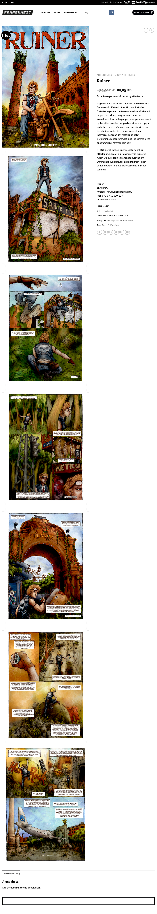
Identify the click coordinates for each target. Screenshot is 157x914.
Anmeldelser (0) (11, 873)
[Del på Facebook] (99, 232)
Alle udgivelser (105, 75)
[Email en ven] (110, 232)
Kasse (57, 12)
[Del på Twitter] (105, 232)
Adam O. (106, 225)
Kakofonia (114, 225)
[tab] (11, 874)
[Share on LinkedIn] (127, 232)
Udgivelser (44, 12)
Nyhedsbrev (70, 12)
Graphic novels (126, 75)
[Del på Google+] (121, 232)
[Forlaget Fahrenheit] (17, 12)
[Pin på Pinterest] (116, 232)
